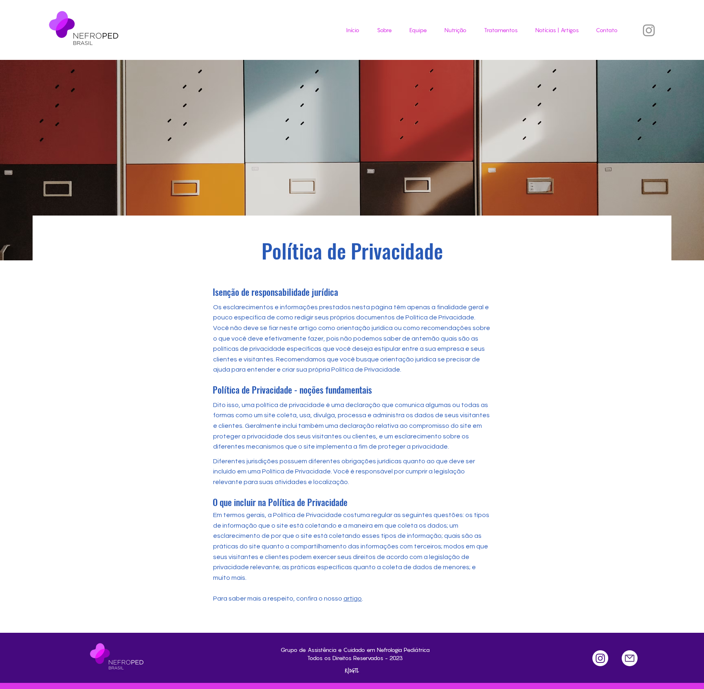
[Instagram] (649, 30)
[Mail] (630, 658)
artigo (352, 598)
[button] (498, 30)
